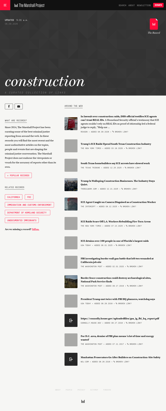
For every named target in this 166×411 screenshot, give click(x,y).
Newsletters (144, 5)
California (13, 196)
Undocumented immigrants (21, 220)
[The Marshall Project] (28, 5)
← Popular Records (18, 175)
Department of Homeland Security (27, 212)
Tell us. (35, 229)
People (69, 389)
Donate (158, 5)
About (131, 5)
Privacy (81, 389)
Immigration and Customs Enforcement (29, 204)
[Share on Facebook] (9, 106)
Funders (107, 389)
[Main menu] (5, 5)
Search (122, 5)
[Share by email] (19, 106)
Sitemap (94, 389)
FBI (29, 196)
